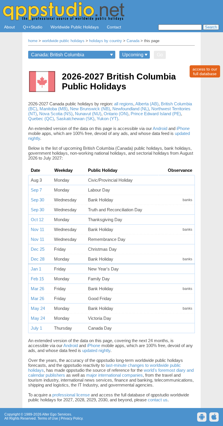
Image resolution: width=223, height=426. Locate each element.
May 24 (38, 308)
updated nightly (96, 350)
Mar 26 (37, 288)
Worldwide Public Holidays (75, 27)
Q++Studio (32, 27)
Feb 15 (37, 278)
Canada (133, 41)
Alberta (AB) (147, 103)
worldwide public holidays (63, 41)
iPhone (183, 128)
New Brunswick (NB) (90, 108)
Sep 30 (37, 199)
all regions (123, 103)
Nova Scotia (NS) (56, 113)
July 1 (36, 328)
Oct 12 (37, 219)
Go (160, 54)
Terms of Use (47, 418)
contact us (158, 399)
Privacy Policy (71, 418)
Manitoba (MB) (53, 108)
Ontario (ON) (116, 113)
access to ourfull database (205, 71)
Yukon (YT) (107, 118)
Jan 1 (36, 268)
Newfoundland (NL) (130, 108)
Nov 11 (37, 229)
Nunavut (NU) (88, 113)
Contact (114, 27)
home (32, 41)
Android (160, 128)
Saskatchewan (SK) (75, 118)
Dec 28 (37, 259)
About (9, 27)
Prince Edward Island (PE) (156, 113)
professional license (71, 394)
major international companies (114, 375)
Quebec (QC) (41, 118)
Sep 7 (36, 189)
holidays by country (105, 41)
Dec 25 (37, 249)
